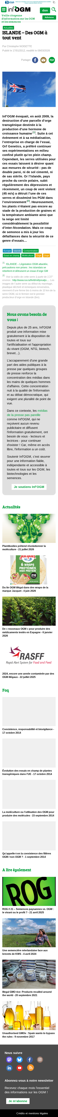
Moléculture (28, 255)
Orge (38, 255)
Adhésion (49, 17)
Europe (7, 250)
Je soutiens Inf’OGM (29, 487)
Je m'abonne (18, 1101)
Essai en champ (11, 255)
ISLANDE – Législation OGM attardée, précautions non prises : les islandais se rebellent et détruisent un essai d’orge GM (25, 267)
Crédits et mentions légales (32, 1113)
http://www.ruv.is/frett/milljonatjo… (30, 280)
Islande (17, 250)
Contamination (31, 250)
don (45, 10)
